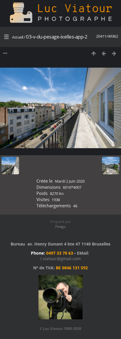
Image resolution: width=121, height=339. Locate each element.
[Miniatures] (93, 53)
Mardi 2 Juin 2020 (70, 181)
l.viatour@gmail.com (61, 258)
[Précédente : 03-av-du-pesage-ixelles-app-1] (104, 53)
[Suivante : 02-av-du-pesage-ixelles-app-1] (114, 53)
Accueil (17, 37)
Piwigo (60, 226)
